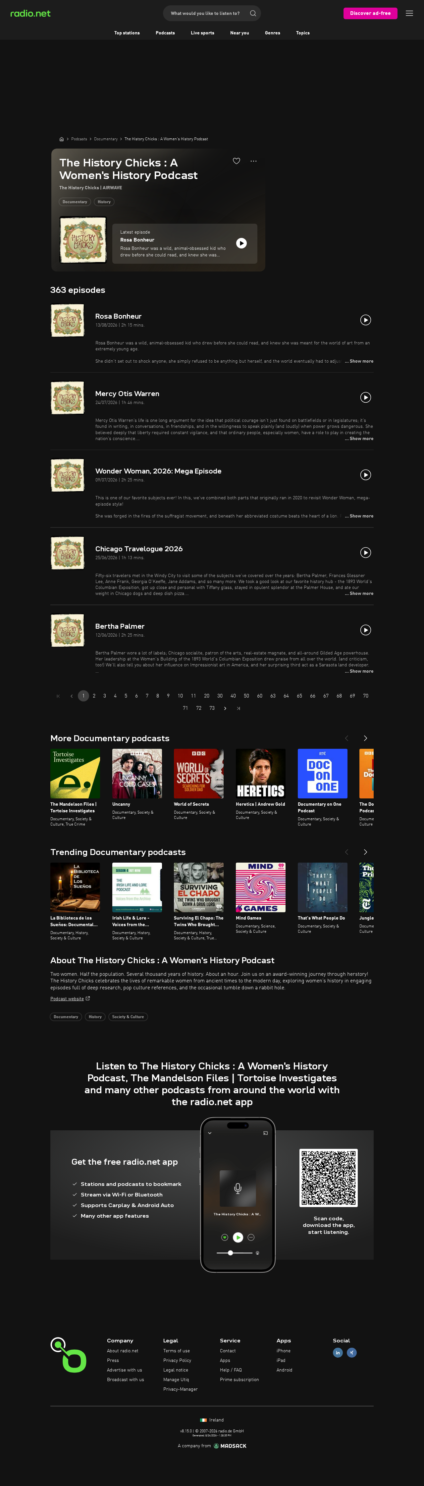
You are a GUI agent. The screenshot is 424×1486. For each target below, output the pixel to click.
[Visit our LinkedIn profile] (338, 1352)
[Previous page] (71, 696)
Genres (272, 33)
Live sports (202, 33)
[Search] (253, 13)
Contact (228, 1351)
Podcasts (165, 33)
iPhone (284, 1351)
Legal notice (175, 1370)
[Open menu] (409, 13)
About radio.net (122, 1351)
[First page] (58, 696)
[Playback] (241, 243)
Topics (303, 33)
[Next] (366, 735)
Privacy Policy (177, 1360)
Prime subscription (239, 1379)
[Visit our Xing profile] (351, 1352)
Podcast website (67, 999)
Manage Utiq (176, 1379)
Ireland (216, 1420)
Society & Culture (128, 1017)
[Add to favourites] (236, 161)
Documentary (75, 202)
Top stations (127, 33)
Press (113, 1360)
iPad (281, 1360)
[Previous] (346, 735)
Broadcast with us (125, 1379)
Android (284, 1370)
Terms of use (176, 1351)
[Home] (61, 139)
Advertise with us (124, 1370)
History (104, 202)
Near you (239, 33)
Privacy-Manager (180, 1389)
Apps (225, 1360)
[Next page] (225, 708)
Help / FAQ (231, 1370)
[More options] (253, 161)
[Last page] (238, 708)
